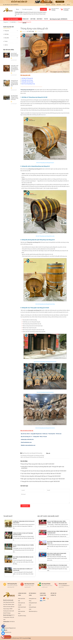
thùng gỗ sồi (26, 12)
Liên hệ (68, 4)
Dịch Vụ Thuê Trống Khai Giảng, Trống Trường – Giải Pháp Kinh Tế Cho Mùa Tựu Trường (57, 523)
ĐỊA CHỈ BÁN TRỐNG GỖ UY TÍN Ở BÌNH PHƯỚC (57, 565)
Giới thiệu (53, 4)
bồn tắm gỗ (36, 13)
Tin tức (64, 4)
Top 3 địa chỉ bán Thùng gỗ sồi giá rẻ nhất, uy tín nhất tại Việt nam (41, 473)
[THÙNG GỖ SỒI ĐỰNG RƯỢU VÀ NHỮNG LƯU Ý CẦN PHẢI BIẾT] (8, 570)
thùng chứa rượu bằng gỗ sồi (30, 453)
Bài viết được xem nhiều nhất (48, 516)
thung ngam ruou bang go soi (34, 455)
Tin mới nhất (8, 516)
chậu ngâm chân (18, 13)
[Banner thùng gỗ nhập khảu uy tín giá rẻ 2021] (36, 1)
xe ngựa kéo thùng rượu (28, 13)
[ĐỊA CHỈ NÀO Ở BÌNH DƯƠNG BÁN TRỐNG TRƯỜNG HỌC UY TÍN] (42, 542)
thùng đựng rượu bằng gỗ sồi (37, 457)
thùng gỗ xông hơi (33, 12)
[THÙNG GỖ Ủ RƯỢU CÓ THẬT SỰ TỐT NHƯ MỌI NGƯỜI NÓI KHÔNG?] (8, 535)
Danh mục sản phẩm (13, 19)
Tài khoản (53, 9)
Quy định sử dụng (22, 615)
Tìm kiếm (43, 9)
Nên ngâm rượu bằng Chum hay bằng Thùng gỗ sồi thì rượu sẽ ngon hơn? (43, 478)
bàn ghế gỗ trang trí (41, 12)
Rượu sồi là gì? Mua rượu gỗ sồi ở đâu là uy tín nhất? (14, 54)
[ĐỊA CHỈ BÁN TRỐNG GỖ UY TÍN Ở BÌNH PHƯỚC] (42, 566)
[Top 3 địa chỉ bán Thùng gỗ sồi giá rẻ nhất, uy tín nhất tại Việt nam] (6, 97)
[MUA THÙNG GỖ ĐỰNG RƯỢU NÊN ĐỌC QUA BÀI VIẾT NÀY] (8, 559)
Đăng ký (57, 8)
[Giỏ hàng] (62, 9)
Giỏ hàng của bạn (67, 8)
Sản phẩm (59, 4)
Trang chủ (48, 4)
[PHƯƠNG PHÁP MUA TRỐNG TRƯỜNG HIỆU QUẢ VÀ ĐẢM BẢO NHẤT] (42, 532)
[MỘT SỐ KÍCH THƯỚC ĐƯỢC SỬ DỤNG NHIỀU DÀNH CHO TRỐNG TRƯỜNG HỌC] (42, 554)
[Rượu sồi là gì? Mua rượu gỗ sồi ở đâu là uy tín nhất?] (6, 55)
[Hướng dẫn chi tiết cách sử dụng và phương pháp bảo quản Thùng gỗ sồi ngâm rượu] (6, 68)
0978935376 (15, 4)
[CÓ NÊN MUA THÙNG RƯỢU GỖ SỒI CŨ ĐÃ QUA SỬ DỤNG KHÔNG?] (8, 523)
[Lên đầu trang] (70, 633)
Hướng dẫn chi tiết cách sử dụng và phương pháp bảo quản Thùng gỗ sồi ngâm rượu (14, 68)
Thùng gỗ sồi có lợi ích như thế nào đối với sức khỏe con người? (40, 481)
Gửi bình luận (25, 505)
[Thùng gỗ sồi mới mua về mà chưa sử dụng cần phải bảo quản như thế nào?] (6, 83)
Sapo (29, 638)
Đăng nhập (53, 8)
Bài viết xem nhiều (8, 49)
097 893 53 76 (65, 585)
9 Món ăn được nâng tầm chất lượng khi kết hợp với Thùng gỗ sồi (41, 476)
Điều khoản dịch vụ (33, 611)
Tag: (23, 453)
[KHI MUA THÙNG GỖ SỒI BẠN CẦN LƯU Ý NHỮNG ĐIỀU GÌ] (8, 546)
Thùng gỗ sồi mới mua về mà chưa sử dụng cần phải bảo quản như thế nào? (14, 83)
